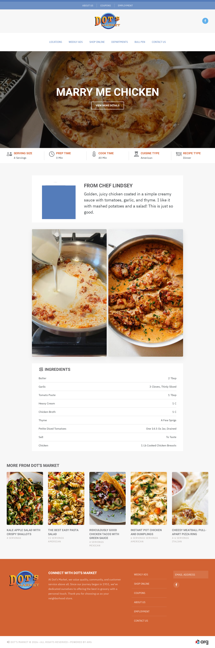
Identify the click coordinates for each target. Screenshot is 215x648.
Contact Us (159, 42)
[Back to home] (107, 21)
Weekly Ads (141, 574)
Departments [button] (119, 42)
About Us (87, 5)
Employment (125, 5)
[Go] (204, 574)
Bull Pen (140, 42)
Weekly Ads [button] (76, 42)
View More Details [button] (107, 105)
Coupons (105, 5)
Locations (55, 42)
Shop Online (97, 42)
